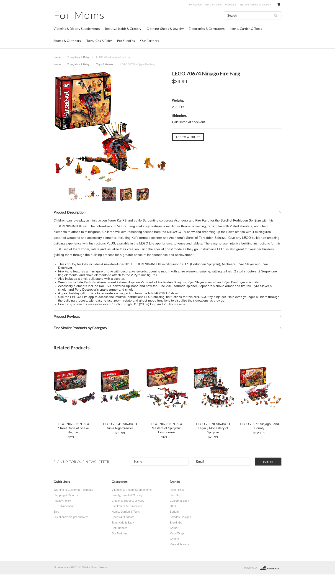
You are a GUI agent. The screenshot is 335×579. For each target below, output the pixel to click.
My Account (195, 4)
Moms (79, 15)
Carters (174, 539)
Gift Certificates (213, 4)
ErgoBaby (176, 522)
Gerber (174, 528)
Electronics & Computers (207, 28)
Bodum (174, 511)
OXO (173, 506)
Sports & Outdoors (67, 41)
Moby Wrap (177, 533)
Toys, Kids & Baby (99, 41)
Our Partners (149, 41)
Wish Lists (231, 4)
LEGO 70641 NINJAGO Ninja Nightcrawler (120, 426)
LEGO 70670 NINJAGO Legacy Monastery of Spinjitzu (213, 428)
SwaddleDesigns (180, 517)
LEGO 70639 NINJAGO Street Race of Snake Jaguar (73, 428)
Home (57, 57)
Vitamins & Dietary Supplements (77, 28)
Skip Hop (175, 495)
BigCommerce (270, 567)
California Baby (179, 500)
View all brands (179, 544)
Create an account (260, 4)
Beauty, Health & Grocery (123, 28)
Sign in (243, 4)
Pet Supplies (126, 41)
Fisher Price (177, 489)
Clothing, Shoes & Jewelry (165, 28)
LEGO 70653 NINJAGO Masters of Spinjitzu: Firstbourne (166, 428)
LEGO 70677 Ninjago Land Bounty (259, 426)
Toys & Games (104, 64)
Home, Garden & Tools (246, 28)
